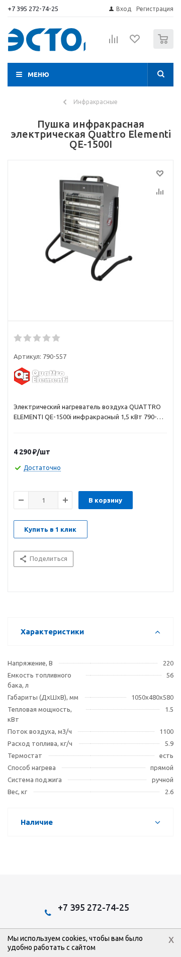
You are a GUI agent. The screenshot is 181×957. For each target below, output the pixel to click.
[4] (47, 338)
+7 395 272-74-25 (33, 8)
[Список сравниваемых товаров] (113, 43)
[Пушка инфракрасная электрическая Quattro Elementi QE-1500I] (90, 238)
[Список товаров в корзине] (164, 46)
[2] (28, 338)
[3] (37, 338)
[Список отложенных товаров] (135, 42)
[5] (56, 338)
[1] (18, 338)
